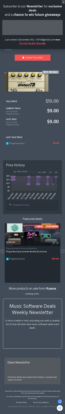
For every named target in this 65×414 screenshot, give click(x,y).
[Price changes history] (54, 242)
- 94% (39, 226)
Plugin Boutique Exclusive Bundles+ (21, 249)
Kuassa (8, 50)
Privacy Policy (45, 396)
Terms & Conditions (41, 402)
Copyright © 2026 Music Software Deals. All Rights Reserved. (32, 407)
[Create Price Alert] (58, 242)
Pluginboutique (12, 114)
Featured (52, 226)
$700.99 (10, 242)
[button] (2, 251)
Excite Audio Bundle (32, 43)
